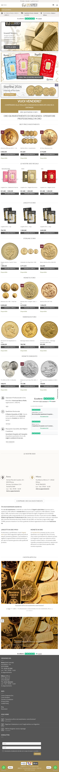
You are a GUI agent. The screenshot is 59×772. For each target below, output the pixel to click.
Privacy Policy (5, 701)
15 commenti (9, 730)
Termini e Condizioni (7, 699)
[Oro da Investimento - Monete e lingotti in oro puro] (29, 5)
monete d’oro (36, 532)
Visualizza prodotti (10, 193)
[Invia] (56, 9)
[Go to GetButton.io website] (55, 770)
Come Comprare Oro (7, 695)
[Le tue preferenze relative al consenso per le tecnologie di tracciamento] (57, 394)
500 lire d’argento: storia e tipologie (15, 728)
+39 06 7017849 (7, 668)
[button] (4, 5)
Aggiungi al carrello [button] (29, 268)
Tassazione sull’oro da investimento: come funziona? (29, 605)
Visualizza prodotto (10, 154)
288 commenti (10, 720)
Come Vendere (5, 697)
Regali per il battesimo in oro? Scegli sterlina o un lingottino (22, 724)
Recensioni (4, 709)
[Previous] (3, 36)
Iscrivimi (37, 754)
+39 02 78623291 (8, 682)
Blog (2, 707)
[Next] (55, 36)
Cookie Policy (5, 703)
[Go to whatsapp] (55, 767)
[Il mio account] (57, 5)
